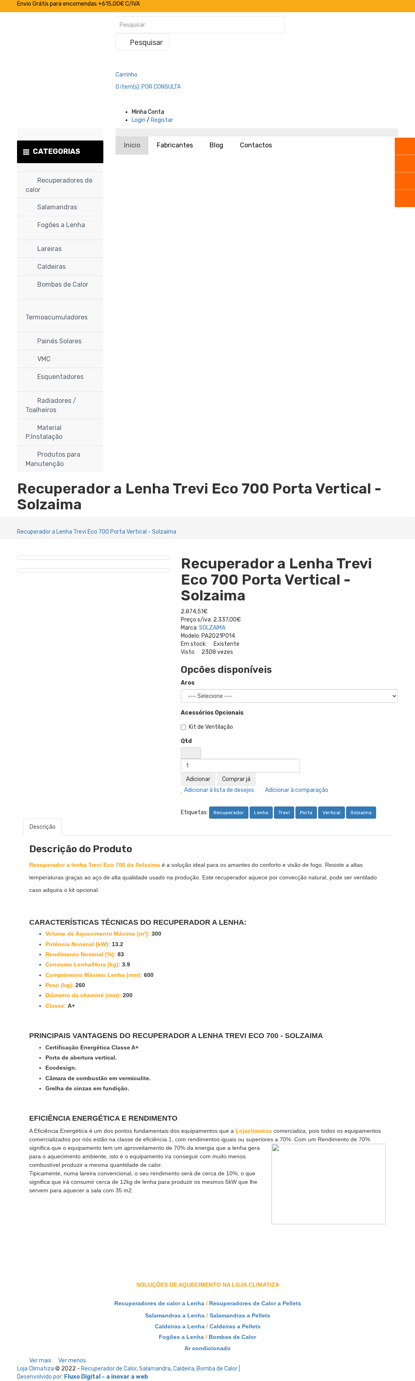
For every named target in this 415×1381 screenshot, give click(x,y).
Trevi (284, 812)
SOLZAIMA (212, 627)
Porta (306, 812)
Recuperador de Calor (109, 1368)
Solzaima (361, 812)
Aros (188, 682)
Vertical (331, 812)
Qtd (186, 741)
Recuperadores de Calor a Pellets (255, 1303)
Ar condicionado (207, 1348)
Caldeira (183, 1368)
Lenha (261, 812)
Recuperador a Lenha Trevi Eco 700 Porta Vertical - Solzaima (96, 531)
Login (138, 120)
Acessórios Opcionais (212, 712)
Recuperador (229, 812)
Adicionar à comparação (296, 790)
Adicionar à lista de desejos (218, 790)
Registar (162, 120)
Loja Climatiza (35, 1368)
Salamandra (155, 1368)
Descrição (43, 826)
